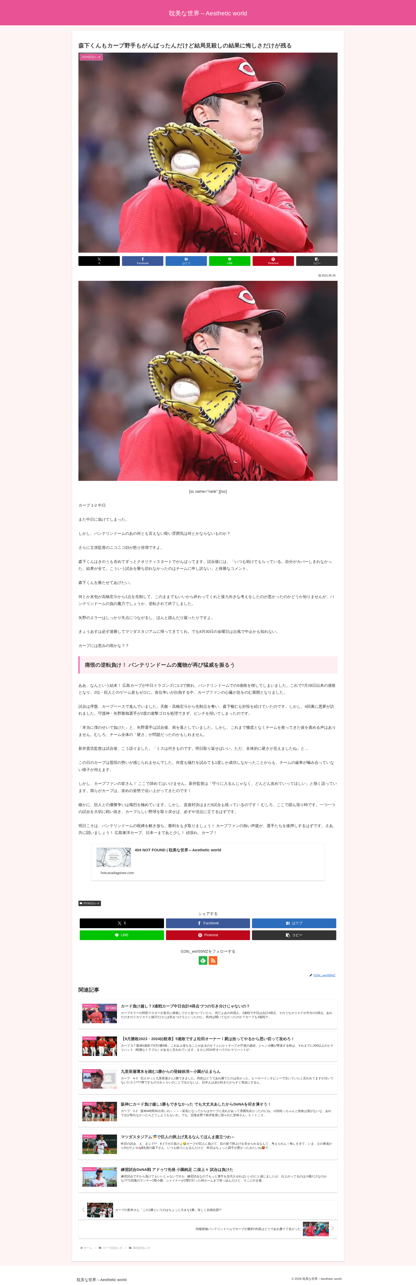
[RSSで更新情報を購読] (213, 960)
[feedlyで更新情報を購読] (203, 960)
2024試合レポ (91, 903)
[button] (317, 261)
